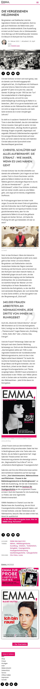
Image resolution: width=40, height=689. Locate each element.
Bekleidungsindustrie (23, 543)
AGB (2, 666)
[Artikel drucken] (18, 73)
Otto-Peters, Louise (16, 555)
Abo (2, 656)
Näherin (12, 543)
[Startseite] (20, 2)
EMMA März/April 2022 (17, 541)
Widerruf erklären (8, 654)
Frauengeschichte (24, 548)
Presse (3, 661)
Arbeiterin (22, 546)
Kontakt (4, 680)
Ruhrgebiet (13, 548)
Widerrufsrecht (6, 668)
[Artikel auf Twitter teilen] (8, 73)
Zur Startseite (21, 644)
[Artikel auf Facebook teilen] (3, 73)
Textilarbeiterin (31, 546)
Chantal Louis (15, 46)
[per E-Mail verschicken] (13, 73)
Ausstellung (14, 546)
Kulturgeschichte (31, 553)
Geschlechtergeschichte (17, 553)
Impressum (5, 677)
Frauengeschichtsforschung (19, 550)
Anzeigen (4, 663)
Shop (3, 659)
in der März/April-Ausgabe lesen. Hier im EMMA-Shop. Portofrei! (20, 520)
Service (3, 673)
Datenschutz (5, 670)
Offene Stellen (6, 675)
